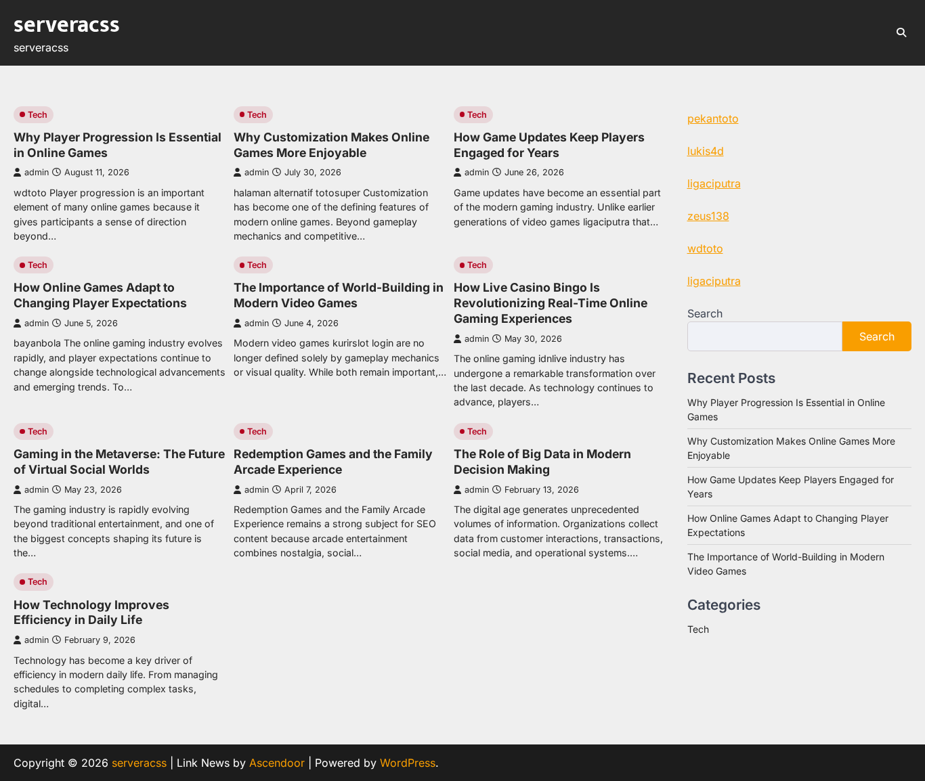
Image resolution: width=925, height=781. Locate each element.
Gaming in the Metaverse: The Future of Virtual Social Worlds (119, 461)
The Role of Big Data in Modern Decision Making (542, 461)
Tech (37, 115)
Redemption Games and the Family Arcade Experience (333, 461)
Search (705, 313)
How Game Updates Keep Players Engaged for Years (549, 145)
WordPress (407, 762)
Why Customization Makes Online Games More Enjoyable (331, 145)
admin (36, 172)
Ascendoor (277, 762)
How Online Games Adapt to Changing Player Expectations (100, 295)
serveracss (67, 25)
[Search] (901, 32)
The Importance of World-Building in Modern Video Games (339, 295)
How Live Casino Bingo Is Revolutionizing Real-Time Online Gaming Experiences (550, 303)
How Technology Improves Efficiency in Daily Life (91, 612)
